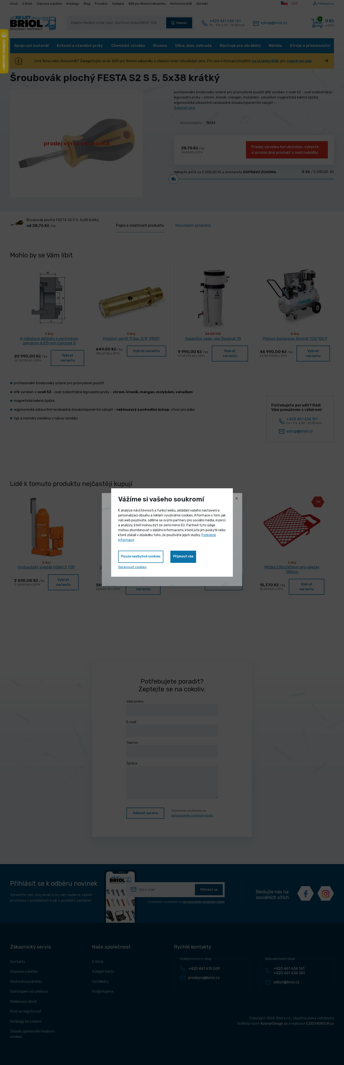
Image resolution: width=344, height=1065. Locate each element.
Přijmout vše (183, 556)
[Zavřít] (236, 498)
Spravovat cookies (132, 567)
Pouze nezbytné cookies (141, 556)
